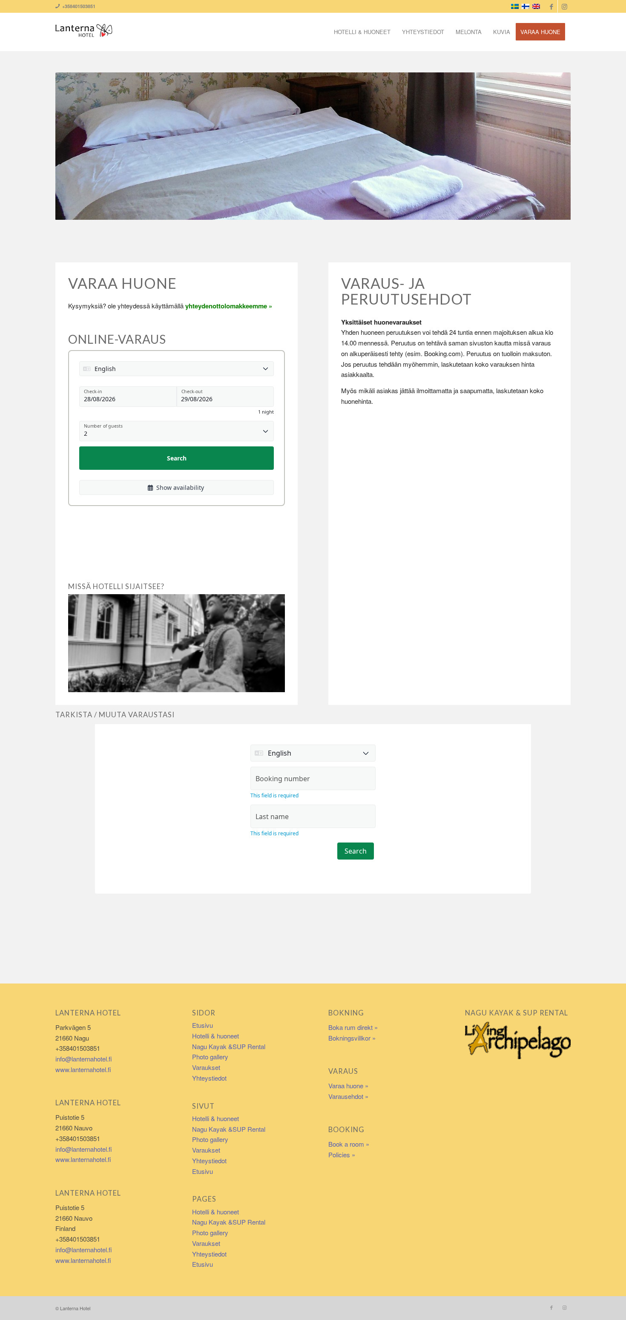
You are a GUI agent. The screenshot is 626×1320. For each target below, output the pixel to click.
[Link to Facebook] (551, 6)
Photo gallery (210, 1056)
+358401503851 (77, 6)
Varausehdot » (348, 1096)
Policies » (341, 1154)
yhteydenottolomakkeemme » (228, 306)
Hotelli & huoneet (215, 1035)
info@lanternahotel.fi (83, 1058)
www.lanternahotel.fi (83, 1069)
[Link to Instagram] (564, 6)
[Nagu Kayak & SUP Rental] (518, 1039)
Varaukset (206, 1067)
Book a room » (348, 1143)
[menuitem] (362, 32)
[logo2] (84, 32)
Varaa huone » (348, 1085)
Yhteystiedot (209, 1077)
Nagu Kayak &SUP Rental (228, 1046)
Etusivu (202, 1025)
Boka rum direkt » (353, 1027)
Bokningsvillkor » (352, 1037)
